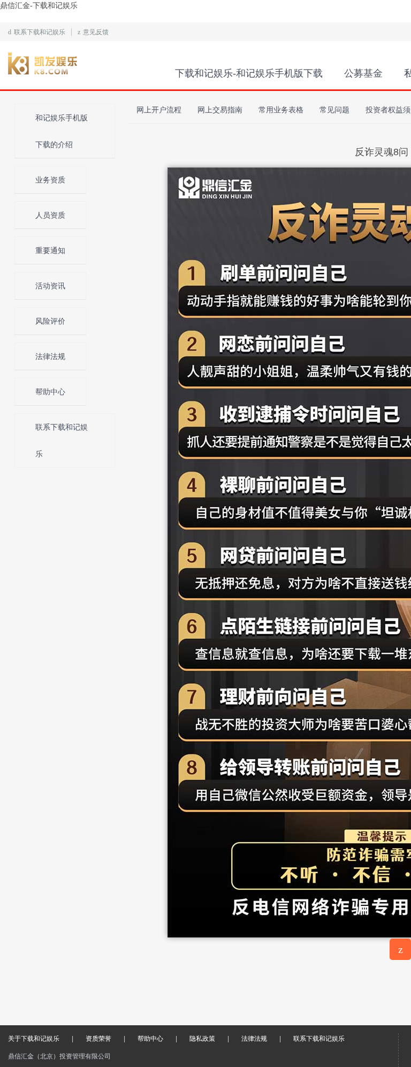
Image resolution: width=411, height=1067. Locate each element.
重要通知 (50, 250)
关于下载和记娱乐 (33, 1038)
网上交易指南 (219, 109)
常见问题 (334, 109)
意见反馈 (93, 32)
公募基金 (363, 73)
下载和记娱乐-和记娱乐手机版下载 (83, 65)
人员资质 (50, 215)
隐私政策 (202, 1038)
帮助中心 (50, 391)
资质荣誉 (98, 1038)
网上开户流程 (158, 109)
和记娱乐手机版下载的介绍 (61, 131)
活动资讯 (50, 285)
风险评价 (50, 321)
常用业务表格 (280, 109)
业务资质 (50, 180)
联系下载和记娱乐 (36, 32)
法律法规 (50, 356)
